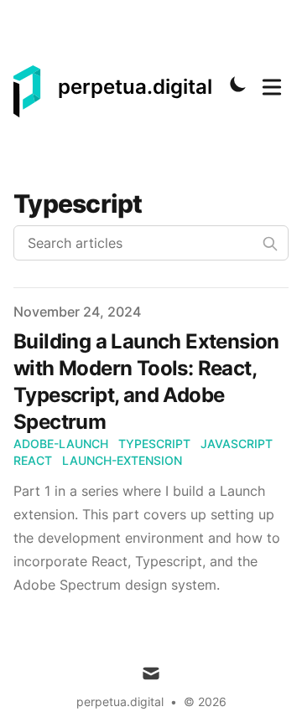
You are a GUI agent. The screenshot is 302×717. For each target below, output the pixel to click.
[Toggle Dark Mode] (238, 83)
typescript (154, 443)
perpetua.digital (120, 701)
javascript (236, 443)
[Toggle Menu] (271, 83)
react (32, 460)
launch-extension (122, 460)
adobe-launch (60, 443)
